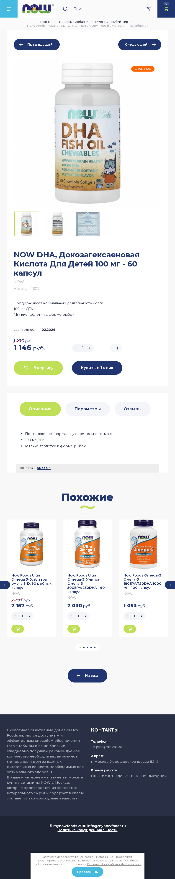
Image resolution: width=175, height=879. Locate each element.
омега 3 (44, 468)
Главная (46, 21)
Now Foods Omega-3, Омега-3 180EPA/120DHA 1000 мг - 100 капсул (143, 581)
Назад (91, 675)
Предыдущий (40, 44)
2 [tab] (84, 647)
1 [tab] (80, 647)
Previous (5, 585)
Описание (40, 408)
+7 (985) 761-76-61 (106, 747)
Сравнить (116, 348)
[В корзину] (17, 629)
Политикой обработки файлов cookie (114, 864)
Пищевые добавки (73, 21)
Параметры (88, 408)
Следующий (136, 44)
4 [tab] (91, 647)
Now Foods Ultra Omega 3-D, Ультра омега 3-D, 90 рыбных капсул (31, 581)
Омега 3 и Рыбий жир (111, 21)
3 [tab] (87, 647)
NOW (19, 282)
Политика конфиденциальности (88, 830)
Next (170, 585)
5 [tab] (94, 647)
